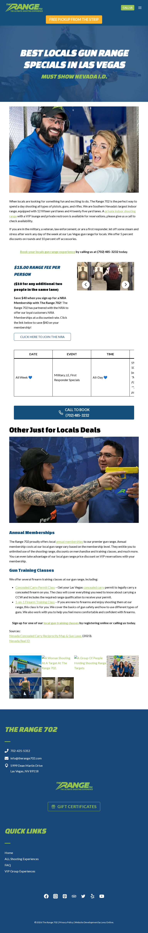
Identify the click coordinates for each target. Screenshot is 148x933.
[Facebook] (46, 896)
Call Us (128, 7)
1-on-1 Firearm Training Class (35, 602)
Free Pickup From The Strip (74, 19)
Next (125, 284)
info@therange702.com (26, 758)
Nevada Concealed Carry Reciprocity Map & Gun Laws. (45, 636)
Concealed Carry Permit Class (35, 587)
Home (9, 852)
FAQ (8, 865)
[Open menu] (139, 8)
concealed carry (93, 587)
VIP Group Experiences (20, 871)
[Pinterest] (64, 896)
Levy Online (107, 922)
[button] (25, 666)
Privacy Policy (66, 922)
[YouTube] (101, 896)
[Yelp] (92, 896)
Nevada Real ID (19, 641)
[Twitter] (83, 896)
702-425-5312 (20, 750)
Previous (86, 284)
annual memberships (69, 541)
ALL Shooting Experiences (22, 859)
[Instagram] (55, 896)
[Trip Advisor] (74, 896)
